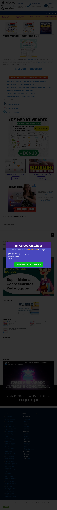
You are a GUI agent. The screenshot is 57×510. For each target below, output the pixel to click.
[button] (48, 244)
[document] (28, 255)
